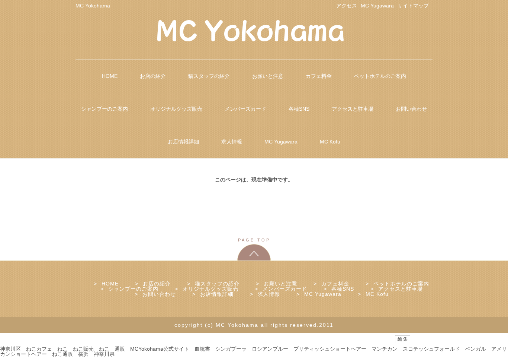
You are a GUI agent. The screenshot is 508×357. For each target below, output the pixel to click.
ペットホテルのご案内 (380, 76)
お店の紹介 (153, 76)
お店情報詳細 (183, 142)
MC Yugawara (377, 6)
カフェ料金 (319, 76)
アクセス (346, 6)
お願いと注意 (267, 76)
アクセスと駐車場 (352, 109)
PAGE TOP (254, 240)
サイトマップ (413, 6)
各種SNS (299, 109)
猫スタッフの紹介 (209, 76)
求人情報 (231, 142)
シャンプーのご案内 (104, 109)
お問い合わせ (411, 109)
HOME (110, 76)
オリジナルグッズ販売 (176, 109)
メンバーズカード (245, 109)
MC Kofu (330, 142)
